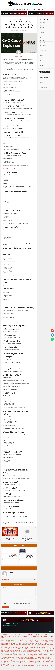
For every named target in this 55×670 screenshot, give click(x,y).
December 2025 (43, 42)
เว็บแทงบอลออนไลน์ (42, 634)
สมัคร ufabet (23, 643)
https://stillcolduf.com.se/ (5, 644)
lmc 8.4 (38, 655)
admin (25, 30)
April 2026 (42, 32)
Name (3, 598)
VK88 (32, 644)
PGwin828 (51, 665)
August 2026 (42, 22)
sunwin (24, 662)
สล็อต (10, 636)
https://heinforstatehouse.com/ (31, 647)
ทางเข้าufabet (47, 658)
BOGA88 (11, 653)
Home (5, 9)
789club (21, 660)
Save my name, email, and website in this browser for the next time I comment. (18, 603)
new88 (28, 660)
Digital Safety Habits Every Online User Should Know (29, 556)
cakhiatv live (17, 660)
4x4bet (8, 658)
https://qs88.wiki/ (22, 658)
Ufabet (35, 636)
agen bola (14, 641)
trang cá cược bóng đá (30, 658)
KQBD (47, 651)
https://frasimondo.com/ (5, 653)
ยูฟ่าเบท (39, 641)
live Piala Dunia (33, 654)
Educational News (40, 9)
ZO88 (10, 660)
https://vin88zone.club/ (42, 644)
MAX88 (6, 660)
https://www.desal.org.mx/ (33, 651)
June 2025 (42, 57)
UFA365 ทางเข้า (39, 640)
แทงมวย (2, 640)
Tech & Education (11, 9)
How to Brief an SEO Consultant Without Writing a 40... (29, 562)
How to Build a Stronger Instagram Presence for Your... (13, 562)
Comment (4, 587)
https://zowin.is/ (4, 658)
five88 (52, 641)
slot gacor (51, 640)
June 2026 (42, 27)
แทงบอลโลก (48, 657)
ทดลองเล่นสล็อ (31, 655)
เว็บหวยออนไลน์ (33, 640)
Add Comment (19, 30)
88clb (15, 650)
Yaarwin (8, 634)
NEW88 (39, 650)
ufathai (18, 648)
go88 (28, 662)
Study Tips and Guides (30, 9)
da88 (43, 641)
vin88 (36, 641)
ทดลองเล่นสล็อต (12, 643)
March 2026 (42, 35)
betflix (43, 658)
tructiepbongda (24, 665)
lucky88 (45, 641)
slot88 (20, 647)
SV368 (13, 665)
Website (26, 598)
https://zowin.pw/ (42, 651)
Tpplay (2, 634)
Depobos (50, 631)
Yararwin (17, 634)
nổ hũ (42, 636)
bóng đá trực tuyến (7, 654)
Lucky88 (35, 644)
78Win (47, 634)
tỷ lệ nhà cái (9, 640)
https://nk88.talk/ (20, 661)
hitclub (28, 643)
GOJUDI (18, 640)
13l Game (5, 664)
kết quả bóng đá (16, 657)
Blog (50, 9)
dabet (7, 643)
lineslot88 (23, 647)
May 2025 (42, 60)
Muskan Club (12, 634)
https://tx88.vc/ (15, 647)
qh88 (26, 655)
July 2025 (42, 55)
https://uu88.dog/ (46, 660)
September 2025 (43, 50)
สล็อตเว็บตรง (25, 634)
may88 (2, 643)
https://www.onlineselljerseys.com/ (7, 648)
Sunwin (31, 643)
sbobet (50, 655)
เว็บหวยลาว (6, 647)
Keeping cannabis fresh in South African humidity (13, 556)
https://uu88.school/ (4, 636)
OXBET (25, 660)
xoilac (48, 650)
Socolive (27, 654)
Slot (49, 648)
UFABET (35, 643)
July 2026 (42, 25)
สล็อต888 (51, 654)
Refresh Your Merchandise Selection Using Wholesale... (13, 550)
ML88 (30, 662)
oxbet (49, 641)
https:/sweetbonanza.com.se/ (41, 661)
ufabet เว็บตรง (43, 655)
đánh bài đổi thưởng (27, 657)
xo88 (17, 651)
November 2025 (43, 45)
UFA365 (39, 643)
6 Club (41, 660)
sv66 (13, 650)
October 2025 (42, 47)
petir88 (12, 660)
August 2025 (42, 52)
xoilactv (33, 661)
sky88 (23, 651)
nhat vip (7, 651)
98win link (7, 655)
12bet (2, 641)
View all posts (5, 579)
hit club (21, 641)
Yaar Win (45, 662)
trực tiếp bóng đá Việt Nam (17, 654)
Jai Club (32, 660)
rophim (36, 650)
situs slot (18, 650)
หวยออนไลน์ (29, 641)
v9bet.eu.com (3, 651)
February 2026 (42, 37)
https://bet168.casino (7, 650)
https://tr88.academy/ (12, 661)
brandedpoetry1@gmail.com (10, 625)
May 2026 (42, 30)
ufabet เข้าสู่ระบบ (38, 658)
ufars (5, 640)
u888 (21, 657)
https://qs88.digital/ (4, 661)
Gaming (46, 9)
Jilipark (2, 665)
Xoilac (24, 654)
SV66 (51, 650)
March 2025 (42, 65)
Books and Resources (20, 9)
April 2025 (42, 62)
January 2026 (42, 40)
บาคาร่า (38, 636)
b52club (32, 657)
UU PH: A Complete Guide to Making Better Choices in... (30, 550)
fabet (5, 643)
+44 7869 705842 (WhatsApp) (11, 626)
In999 (5, 634)
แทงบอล (45, 636)
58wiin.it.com (21, 655)
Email (14, 598)
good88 (17, 641)
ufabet (47, 655)
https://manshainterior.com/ (43, 647)
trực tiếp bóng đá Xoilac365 (36, 665)
